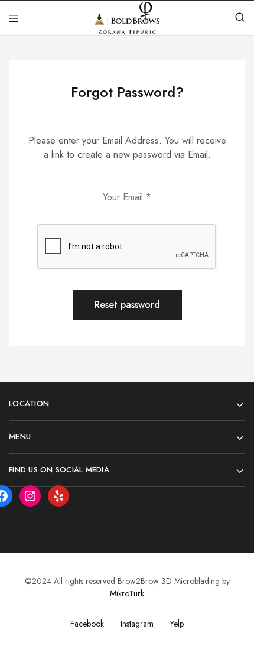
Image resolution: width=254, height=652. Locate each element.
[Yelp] (58, 496)
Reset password (127, 305)
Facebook (87, 624)
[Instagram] (30, 496)
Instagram (137, 624)
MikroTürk (127, 593)
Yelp (177, 624)
